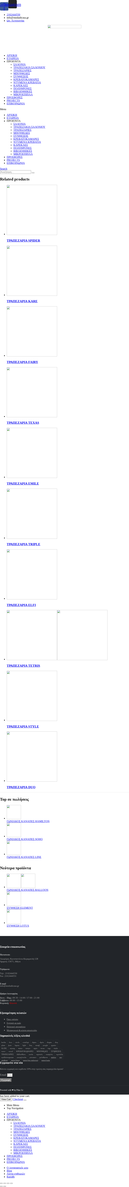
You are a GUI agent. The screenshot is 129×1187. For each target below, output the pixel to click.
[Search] (33, 172)
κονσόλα (59, 1054)
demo (34, 1042)
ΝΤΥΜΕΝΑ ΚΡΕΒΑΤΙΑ (27, 82)
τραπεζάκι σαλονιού (30, 1060)
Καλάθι (11, 1176)
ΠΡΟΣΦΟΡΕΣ (15, 97)
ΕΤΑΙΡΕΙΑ (13, 58)
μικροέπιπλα (21, 1057)
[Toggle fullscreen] (8, 1183)
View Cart (6, 1099)
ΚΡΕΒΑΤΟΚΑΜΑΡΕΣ (26, 79)
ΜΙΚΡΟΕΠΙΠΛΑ (23, 94)
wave (3, 1051)
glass (3, 1045)
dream (49, 1042)
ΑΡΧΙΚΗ (12, 55)
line (30, 1045)
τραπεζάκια (15, 1060)
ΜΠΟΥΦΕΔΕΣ (21, 73)
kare (10, 1045)
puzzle (45, 1045)
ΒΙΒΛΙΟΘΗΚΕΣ (22, 91)
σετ (60, 1057)
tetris (35, 1048)
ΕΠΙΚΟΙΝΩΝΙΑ (16, 103)
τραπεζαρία (45, 1060)
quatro (53, 1045)
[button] (64, 109)
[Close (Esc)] (1, 1183)
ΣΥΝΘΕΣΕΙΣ (20, 76)
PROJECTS (13, 100)
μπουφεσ (33, 1057)
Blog (9, 1170)
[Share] (4, 1183)
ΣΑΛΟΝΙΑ (19, 64)
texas (43, 1048)
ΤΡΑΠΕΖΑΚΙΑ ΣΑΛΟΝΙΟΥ (29, 67)
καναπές (39, 1054)
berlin (3, 1042)
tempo (28, 1048)
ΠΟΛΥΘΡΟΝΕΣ (22, 88)
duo (56, 1042)
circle (17, 1042)
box (10, 1042)
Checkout (18, 1099)
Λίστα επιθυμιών (16, 1173)
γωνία (31, 1054)
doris (42, 1042)
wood (11, 1051)
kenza (17, 1045)
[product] (68, 210)
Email (3, 1074)
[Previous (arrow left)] (1, 1186)
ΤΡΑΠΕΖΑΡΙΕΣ (22, 70)
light (24, 1045)
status (20, 1048)
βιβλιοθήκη (21, 1054)
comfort (26, 1042)
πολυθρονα (43, 1057)
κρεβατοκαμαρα (7, 1057)
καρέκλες (49, 1054)
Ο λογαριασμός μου (17, 1167)
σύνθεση (4, 1060)
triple (56, 1048)
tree (49, 1048)
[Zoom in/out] (11, 1183)
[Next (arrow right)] (4, 1186)
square (12, 1048)
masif (37, 1045)
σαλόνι (53, 1057)
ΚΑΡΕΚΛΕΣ (20, 85)
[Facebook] (0, 1010)
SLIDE (4, 1048)
